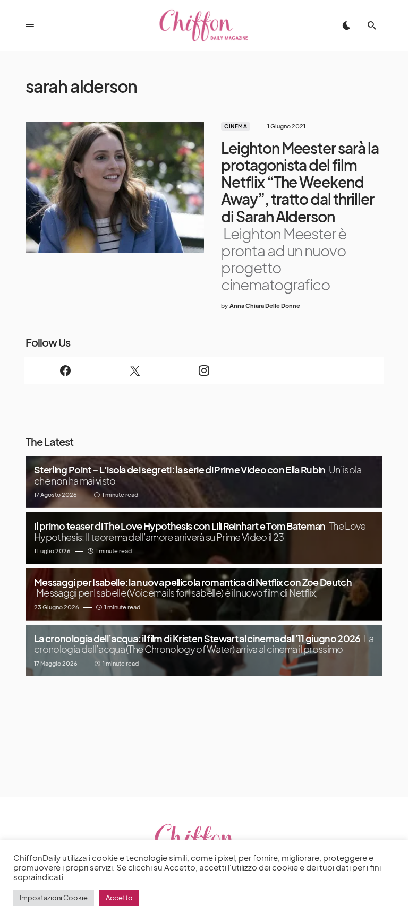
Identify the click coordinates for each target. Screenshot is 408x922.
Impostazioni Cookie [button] (54, 897)
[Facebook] (65, 370)
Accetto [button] (119, 897)
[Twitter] (134, 370)
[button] (29, 25)
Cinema (235, 126)
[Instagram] (204, 370)
